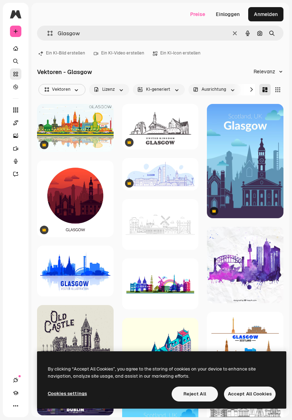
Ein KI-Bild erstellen (65, 53)
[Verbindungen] (15, 380)
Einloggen (228, 14)
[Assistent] (15, 174)
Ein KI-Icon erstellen (180, 53)
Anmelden (266, 14)
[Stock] (15, 74)
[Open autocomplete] (47, 33)
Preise (197, 14)
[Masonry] (265, 89)
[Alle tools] (15, 110)
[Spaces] (15, 122)
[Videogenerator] (15, 148)
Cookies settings (67, 393)
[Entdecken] (15, 87)
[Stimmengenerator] (15, 161)
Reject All (194, 394)
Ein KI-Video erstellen (122, 53)
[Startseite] (15, 48)
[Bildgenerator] (15, 135)
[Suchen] (15, 61)
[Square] (277, 89)
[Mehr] (15, 405)
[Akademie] (15, 393)
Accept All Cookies (250, 394)
